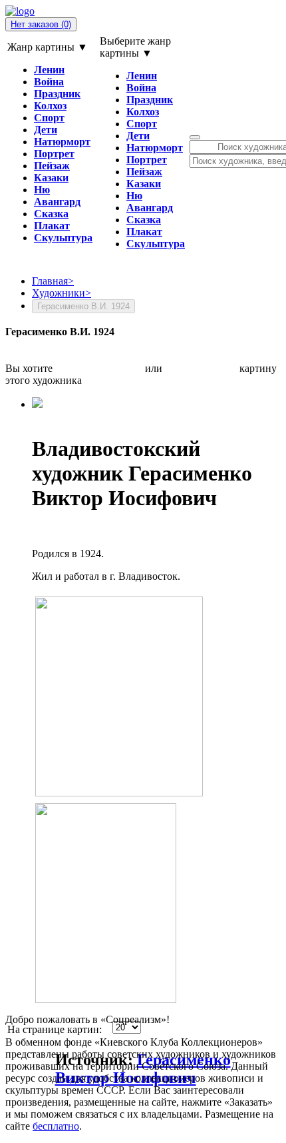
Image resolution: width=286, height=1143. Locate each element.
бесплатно (56, 1126)
